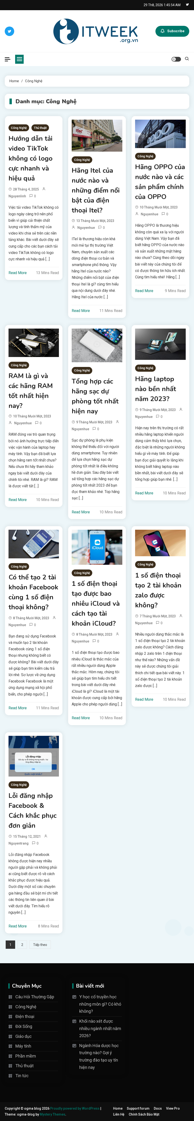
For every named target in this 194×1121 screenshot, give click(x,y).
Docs (158, 1108)
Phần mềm (25, 1055)
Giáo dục (23, 1036)
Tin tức (22, 1075)
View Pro (173, 1108)
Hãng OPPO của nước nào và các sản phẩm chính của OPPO (160, 182)
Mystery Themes (52, 1114)
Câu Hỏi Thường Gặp (34, 996)
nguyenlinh (17, 196)
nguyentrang (19, 843)
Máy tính (23, 1046)
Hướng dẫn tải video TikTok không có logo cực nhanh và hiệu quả (31, 158)
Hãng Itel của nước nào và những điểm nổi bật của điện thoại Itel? (96, 190)
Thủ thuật (40, 128)
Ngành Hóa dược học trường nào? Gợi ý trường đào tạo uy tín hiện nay (99, 1056)
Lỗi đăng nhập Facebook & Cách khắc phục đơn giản (33, 810)
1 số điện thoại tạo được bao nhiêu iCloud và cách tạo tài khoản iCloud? (96, 603)
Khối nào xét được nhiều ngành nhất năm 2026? (100, 1028)
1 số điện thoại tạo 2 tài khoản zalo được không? (158, 590)
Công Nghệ (19, 128)
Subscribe (176, 31)
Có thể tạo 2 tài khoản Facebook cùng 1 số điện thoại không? (33, 592)
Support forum (138, 1108)
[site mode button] (176, 59)
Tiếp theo (40, 945)
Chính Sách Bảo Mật (144, 1114)
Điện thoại (24, 1016)
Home (118, 1108)
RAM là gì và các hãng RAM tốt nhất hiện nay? (31, 390)
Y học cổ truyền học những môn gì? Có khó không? (100, 1004)
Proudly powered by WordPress (75, 1108)
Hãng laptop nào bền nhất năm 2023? (155, 389)
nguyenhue (86, 228)
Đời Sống (23, 1026)
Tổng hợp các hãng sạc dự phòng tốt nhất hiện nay (95, 396)
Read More (18, 273)
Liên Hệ (118, 1114)
